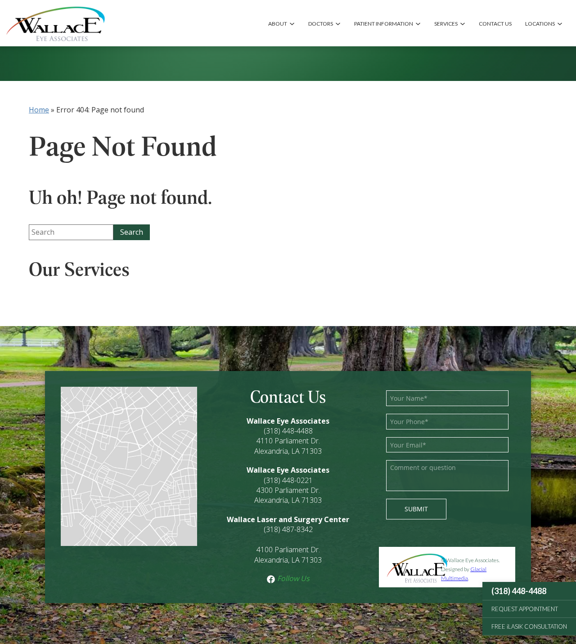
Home (39, 110)
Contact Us (495, 23)
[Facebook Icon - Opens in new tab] (270, 578)
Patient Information (383, 23)
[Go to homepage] (55, 23)
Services (446, 23)
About (277, 23)
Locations (540, 23)
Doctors (320, 23)
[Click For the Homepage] (410, 567)
